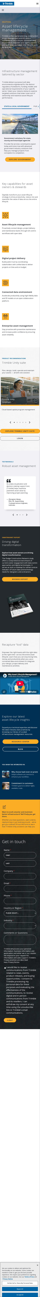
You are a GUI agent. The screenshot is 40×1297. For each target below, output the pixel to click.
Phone (12, 895)
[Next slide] (29, 422)
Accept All (20, 1295)
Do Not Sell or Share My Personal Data (20, 1283)
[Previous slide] (10, 422)
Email (11, 883)
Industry (13, 920)
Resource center (20, 742)
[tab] (16, 106)
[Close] (37, 1265)
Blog (20, 749)
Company (13, 871)
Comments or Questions (16, 932)
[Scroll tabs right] (38, 106)
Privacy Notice (13, 962)
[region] (20, 400)
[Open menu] (3, 10)
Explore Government (20, 159)
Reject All (20, 1289)
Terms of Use (29, 1277)
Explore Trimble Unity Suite (20, 431)
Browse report (20, 579)
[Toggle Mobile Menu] (37, 3)
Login (20, 438)
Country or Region (17, 908)
